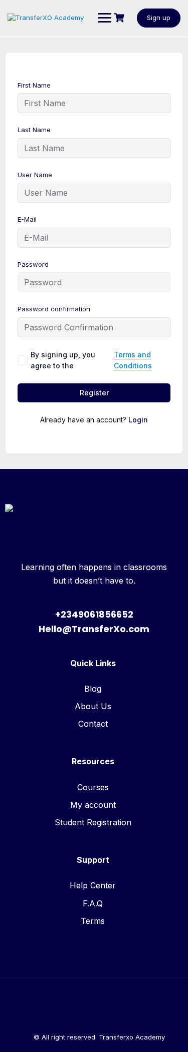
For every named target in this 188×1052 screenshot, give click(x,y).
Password (33, 264)
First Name (34, 85)
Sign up (158, 18)
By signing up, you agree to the (91, 360)
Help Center (93, 885)
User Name (35, 175)
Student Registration (93, 822)
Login (138, 419)
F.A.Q (93, 903)
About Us (93, 706)
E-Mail (27, 219)
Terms (93, 921)
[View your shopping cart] (120, 18)
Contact (93, 724)
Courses (93, 787)
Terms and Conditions (133, 360)
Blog (92, 689)
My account (93, 805)
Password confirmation (54, 309)
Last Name (34, 130)
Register (94, 392)
